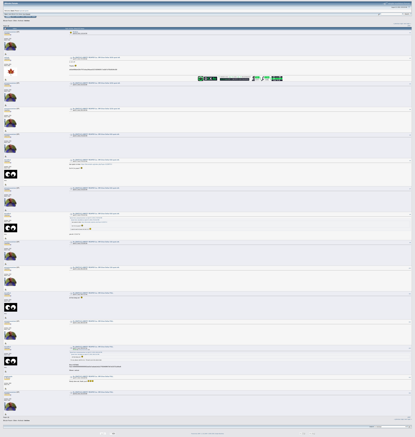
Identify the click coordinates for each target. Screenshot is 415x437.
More (33, 16)
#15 (410, 393)
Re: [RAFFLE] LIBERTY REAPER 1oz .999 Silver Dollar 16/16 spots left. (96, 57)
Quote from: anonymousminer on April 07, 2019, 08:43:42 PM (86, 352)
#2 (410, 58)
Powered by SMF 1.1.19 (197, 433)
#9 (410, 242)
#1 (410, 32)
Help (13, 16)
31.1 (24, 14)
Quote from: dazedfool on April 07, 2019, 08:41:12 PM (85, 354)
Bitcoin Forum (7, 20)
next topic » (407, 23)
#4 (410, 109)
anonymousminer (10, 32)
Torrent (28, 14)
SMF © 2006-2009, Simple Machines (214, 433)
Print (409, 25)
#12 (410, 322)
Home (8, 16)
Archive (27, 20)
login (20, 10)
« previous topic (398, 23)
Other (15, 20)
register (26, 10)
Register (28, 16)
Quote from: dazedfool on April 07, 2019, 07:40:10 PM (85, 219)
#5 (410, 135)
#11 (410, 293)
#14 (410, 377)
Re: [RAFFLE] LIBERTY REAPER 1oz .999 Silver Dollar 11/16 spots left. (96, 108)
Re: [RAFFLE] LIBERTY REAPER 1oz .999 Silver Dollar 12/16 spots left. (96, 83)
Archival (20, 20)
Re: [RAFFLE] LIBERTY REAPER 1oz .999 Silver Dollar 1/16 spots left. (96, 242)
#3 (410, 84)
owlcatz (6, 57)
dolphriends (8, 376)
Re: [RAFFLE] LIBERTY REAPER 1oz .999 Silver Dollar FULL (93, 293)
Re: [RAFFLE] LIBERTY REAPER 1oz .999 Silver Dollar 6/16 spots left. (96, 134)
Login (22, 16)
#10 (410, 268)
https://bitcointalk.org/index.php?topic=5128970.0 (96, 164)
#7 (410, 189)
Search (18, 16)
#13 (410, 348)
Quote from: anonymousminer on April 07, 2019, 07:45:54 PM (86, 217)
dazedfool (7, 160)
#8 (410, 214)
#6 (410, 160)
